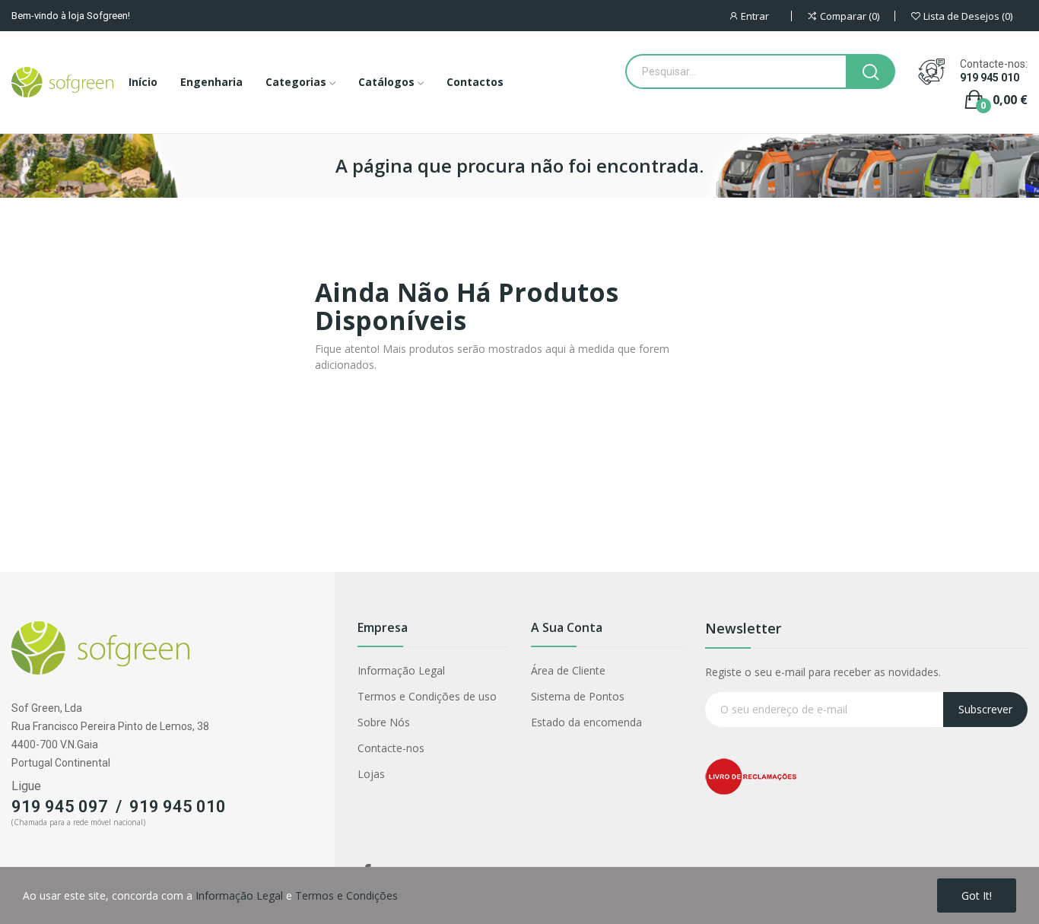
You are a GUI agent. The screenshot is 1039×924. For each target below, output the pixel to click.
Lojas (371, 774)
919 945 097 (59, 806)
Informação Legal (401, 670)
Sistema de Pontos (577, 696)
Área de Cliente (568, 670)
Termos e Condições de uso (427, 696)
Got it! (976, 895)
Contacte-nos (390, 748)
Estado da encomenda (586, 722)
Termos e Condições (346, 895)
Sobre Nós (383, 722)
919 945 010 (989, 77)
